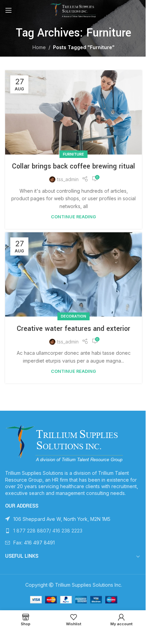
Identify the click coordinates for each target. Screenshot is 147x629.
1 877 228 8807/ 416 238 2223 (47, 530)
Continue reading (73, 216)
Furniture (73, 154)
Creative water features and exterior (73, 329)
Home (39, 47)
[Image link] (65, 443)
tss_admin (68, 179)
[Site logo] (73, 10)
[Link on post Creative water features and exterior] (73, 274)
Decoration (73, 316)
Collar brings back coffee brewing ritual (73, 166)
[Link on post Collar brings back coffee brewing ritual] (73, 112)
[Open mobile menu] (8, 10)
